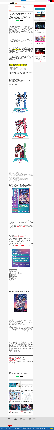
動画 (11, 7)
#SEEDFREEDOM (24, 226)
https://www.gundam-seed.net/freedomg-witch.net (15, 358)
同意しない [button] (48, 428)
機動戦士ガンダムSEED (16, 373)
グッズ (30, 7)
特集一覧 (18, 7)
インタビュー (23, 6)
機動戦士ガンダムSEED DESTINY (24, 373)
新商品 (21, 418)
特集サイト (15, 418)
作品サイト (15, 419)
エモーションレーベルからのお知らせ (33, 418)
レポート (30, 6)
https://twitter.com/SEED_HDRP (13, 360)
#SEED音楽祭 (19, 226)
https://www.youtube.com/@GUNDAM (19, 236)
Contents (9, 418)
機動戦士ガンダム (11, 373)
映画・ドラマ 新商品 (22, 420)
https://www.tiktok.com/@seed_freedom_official (15, 363)
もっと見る (40, 18)
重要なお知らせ (30, 420)
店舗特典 (24, 7)
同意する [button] (51, 428)
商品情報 (30, 419)
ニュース (18, 6)
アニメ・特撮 (15, 420)
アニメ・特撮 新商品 (22, 419)
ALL (11, 6)
